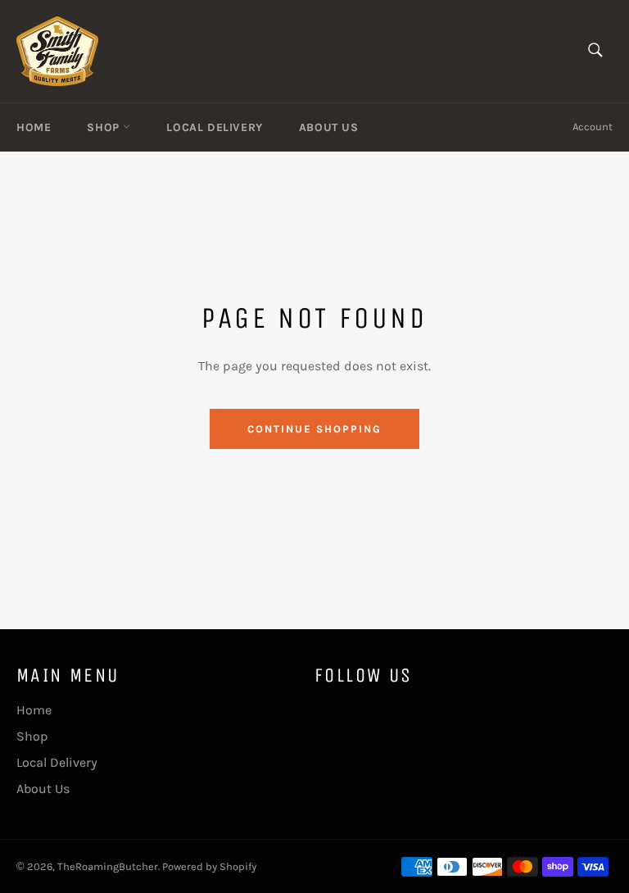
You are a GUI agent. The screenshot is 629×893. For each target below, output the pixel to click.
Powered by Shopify (209, 866)
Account (592, 126)
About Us (329, 127)
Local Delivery (214, 127)
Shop (105, 127)
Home (33, 127)
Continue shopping (314, 429)
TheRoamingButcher (107, 866)
